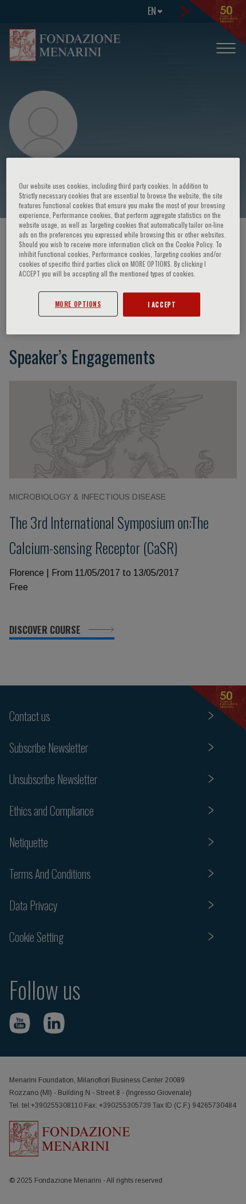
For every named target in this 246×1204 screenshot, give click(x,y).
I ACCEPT (162, 304)
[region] (123, 246)
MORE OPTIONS (78, 304)
